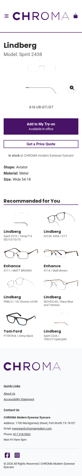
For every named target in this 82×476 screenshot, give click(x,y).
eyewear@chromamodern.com (32, 428)
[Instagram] (17, 456)
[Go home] (41, 16)
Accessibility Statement (19, 399)
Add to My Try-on (41, 126)
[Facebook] (7, 456)
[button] (6, 16)
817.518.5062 (22, 434)
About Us (9, 393)
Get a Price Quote (41, 144)
